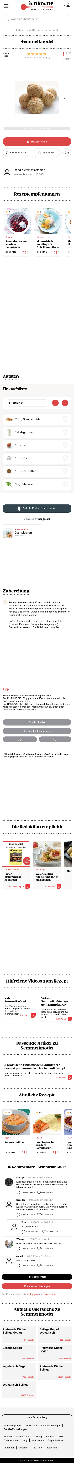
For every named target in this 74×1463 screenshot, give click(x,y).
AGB (60, 1436)
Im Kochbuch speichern (37, 731)
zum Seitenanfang (37, 1417)
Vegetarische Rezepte (57, 754)
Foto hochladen (37, 722)
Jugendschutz (55, 1440)
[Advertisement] (37, 934)
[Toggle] (67, 6)
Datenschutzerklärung (16, 1440)
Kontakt (8, 1436)
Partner (50, 1436)
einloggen (32, 1294)
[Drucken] (66, 152)
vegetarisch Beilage (15, 1384)
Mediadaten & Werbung (29, 1436)
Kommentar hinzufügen (37, 1286)
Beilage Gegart (12, 1347)
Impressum (38, 1440)
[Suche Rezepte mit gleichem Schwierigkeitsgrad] (66, 54)
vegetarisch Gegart (15, 1366)
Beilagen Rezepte (34, 754)
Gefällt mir (47, 1192)
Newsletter (31, 1425)
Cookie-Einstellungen (15, 1429)
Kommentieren (28, 1192)
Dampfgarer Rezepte (16, 756)
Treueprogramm (12, 1425)
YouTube (37, 1447)
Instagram (51, 1447)
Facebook (9, 1447)
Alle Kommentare (37, 1276)
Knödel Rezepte (13, 754)
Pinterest (23, 1447)
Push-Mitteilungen (51, 1425)
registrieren (50, 1294)
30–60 (6, 53)
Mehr (51, 756)
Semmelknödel (38, 756)
